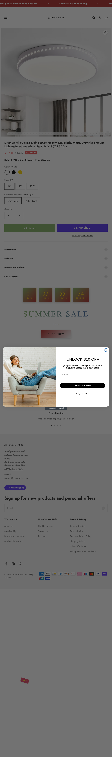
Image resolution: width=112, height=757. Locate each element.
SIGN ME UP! (82, 385)
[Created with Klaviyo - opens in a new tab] (56, 408)
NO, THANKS (82, 394)
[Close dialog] (106, 350)
